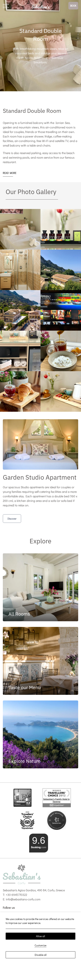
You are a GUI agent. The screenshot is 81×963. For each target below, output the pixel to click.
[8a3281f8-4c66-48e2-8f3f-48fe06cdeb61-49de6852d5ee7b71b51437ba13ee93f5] (56, 820)
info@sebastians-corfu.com (23, 899)
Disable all (41, 955)
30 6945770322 (17, 895)
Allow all (40, 936)
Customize (40, 945)
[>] (6, 5)
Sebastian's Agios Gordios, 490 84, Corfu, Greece (34, 890)
